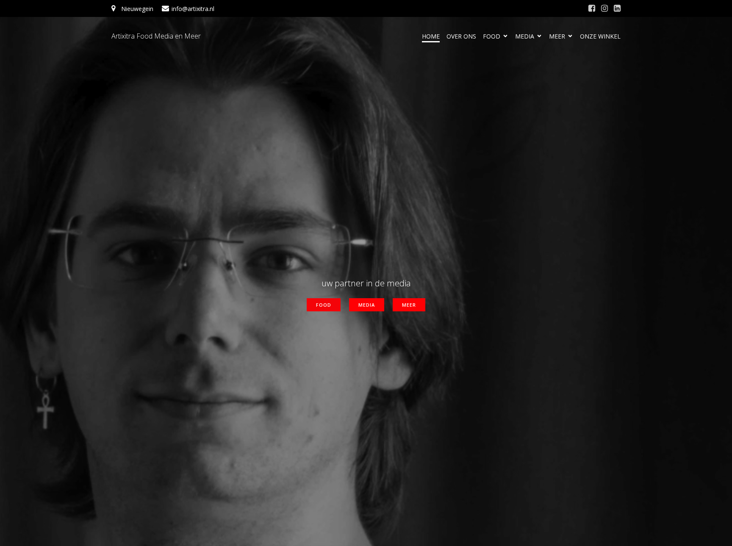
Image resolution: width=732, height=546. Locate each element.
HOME (431, 36)
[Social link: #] (591, 8)
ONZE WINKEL (600, 36)
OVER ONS (461, 36)
